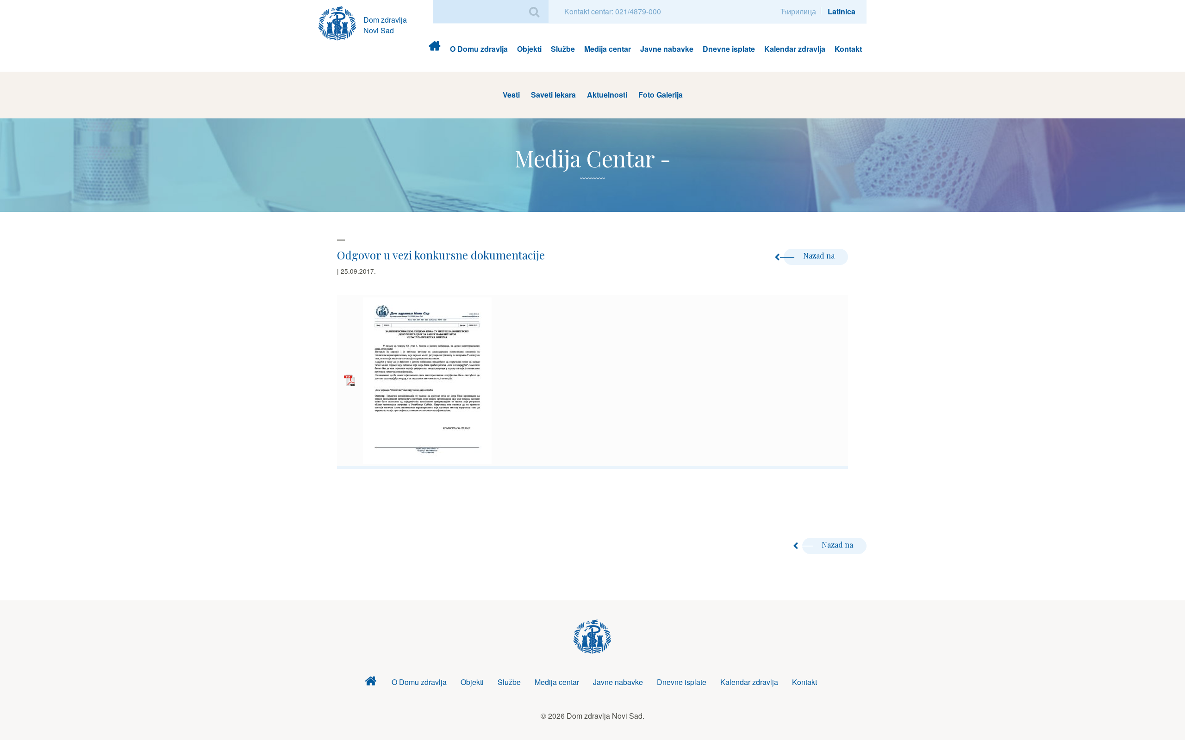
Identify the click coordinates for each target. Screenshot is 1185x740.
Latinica (841, 11)
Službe (563, 48)
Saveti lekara (553, 94)
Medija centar (607, 48)
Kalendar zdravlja (794, 48)
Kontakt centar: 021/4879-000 (612, 11)
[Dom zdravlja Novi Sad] (340, 22)
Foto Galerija (660, 94)
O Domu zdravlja (479, 48)
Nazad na (819, 255)
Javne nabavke (666, 48)
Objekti (529, 48)
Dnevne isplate (729, 48)
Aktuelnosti (607, 94)
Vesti (511, 94)
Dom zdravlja (434, 49)
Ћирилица (798, 11)
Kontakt (848, 48)
